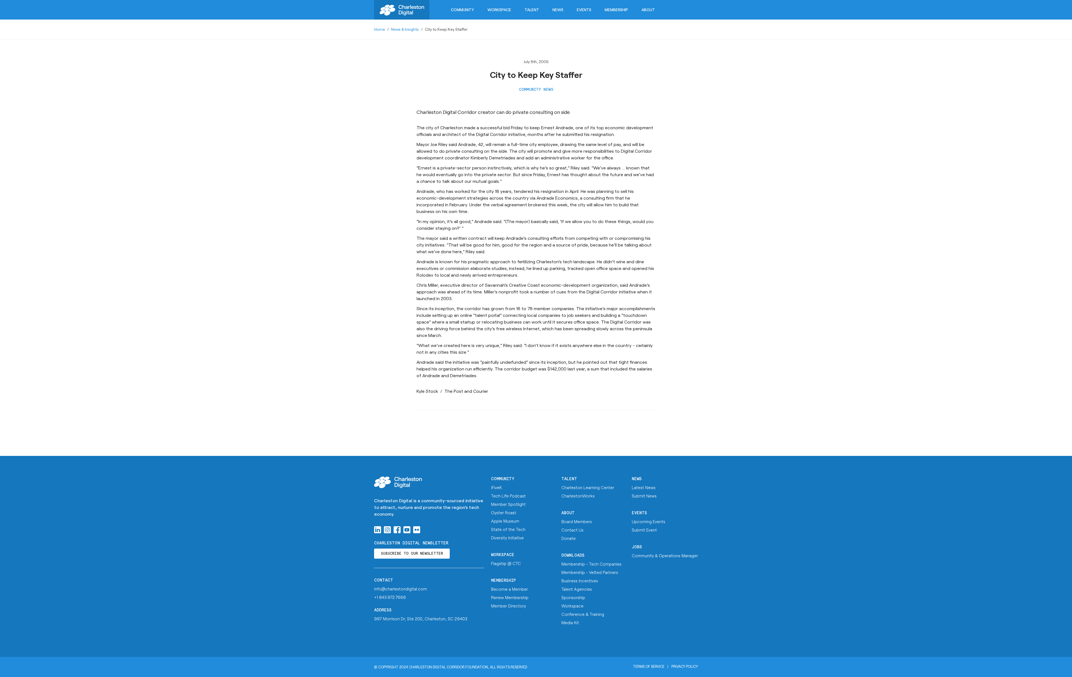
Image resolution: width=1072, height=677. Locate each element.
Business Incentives (579, 580)
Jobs (637, 547)
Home (379, 29)
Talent (532, 9)
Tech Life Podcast (508, 495)
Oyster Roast (503, 512)
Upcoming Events (648, 521)
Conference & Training (582, 614)
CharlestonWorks (578, 495)
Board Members (576, 521)
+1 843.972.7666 (390, 597)
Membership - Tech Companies (591, 563)
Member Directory (508, 605)
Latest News (643, 487)
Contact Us (572, 529)
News (557, 9)
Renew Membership (509, 597)
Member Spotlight (508, 504)
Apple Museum (505, 520)
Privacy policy (684, 666)
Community (462, 9)
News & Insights (405, 29)
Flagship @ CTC (506, 563)
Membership (616, 9)
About (648, 9)
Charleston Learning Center (587, 487)
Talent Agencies (576, 589)
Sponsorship (573, 597)
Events (584, 9)
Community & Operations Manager (665, 555)
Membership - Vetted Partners (589, 572)
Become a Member (509, 589)
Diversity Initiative (507, 537)
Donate (568, 538)
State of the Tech (508, 529)
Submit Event (644, 529)
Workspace (499, 9)
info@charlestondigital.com (400, 588)
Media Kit (570, 622)
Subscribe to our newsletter (412, 554)
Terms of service (648, 666)
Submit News (644, 495)
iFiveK (496, 487)
